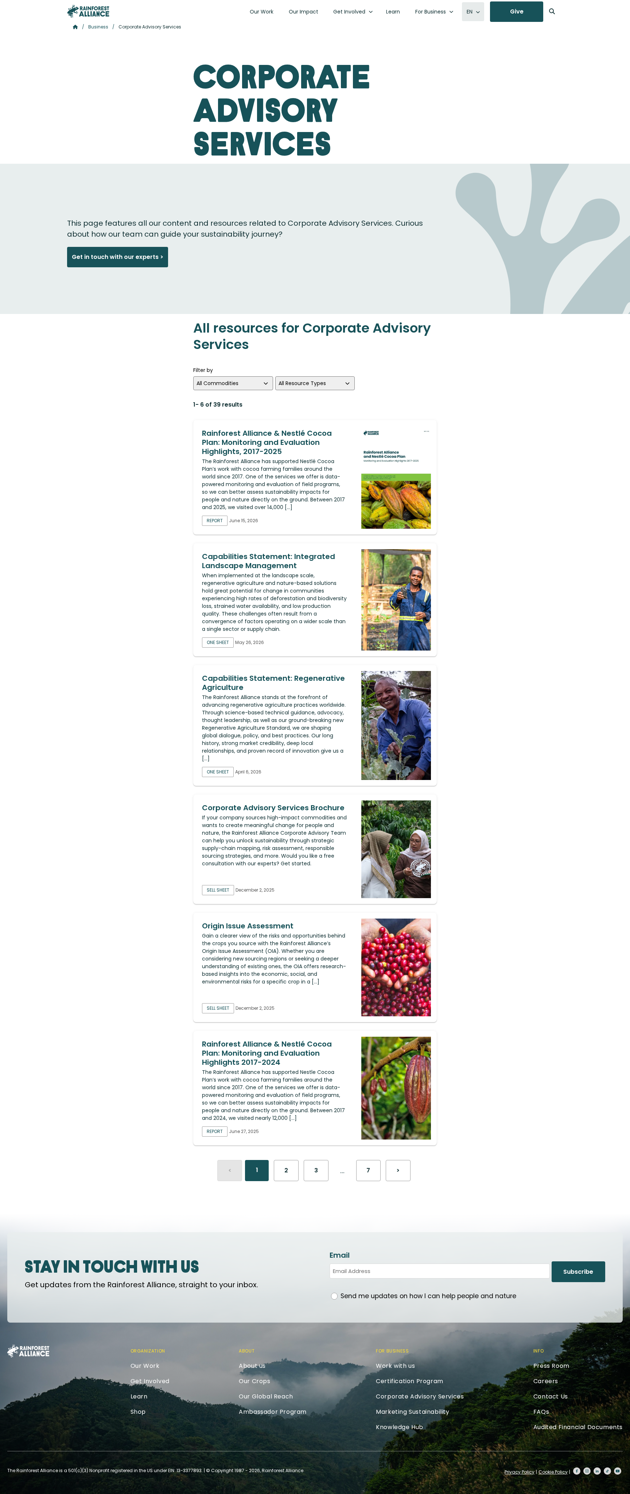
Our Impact (303, 11)
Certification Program (409, 1381)
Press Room (551, 1366)
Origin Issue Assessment (247, 926)
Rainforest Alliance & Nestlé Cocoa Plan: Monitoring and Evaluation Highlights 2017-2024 (267, 1053)
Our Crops (254, 1381)
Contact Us (550, 1396)
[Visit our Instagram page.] (587, 1471)
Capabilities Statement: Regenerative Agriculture (273, 682)
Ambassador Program (273, 1412)
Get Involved (349, 11)
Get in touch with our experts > (117, 257)
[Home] (88, 11)
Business (98, 27)
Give (517, 11)
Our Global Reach (266, 1396)
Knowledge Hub (399, 1427)
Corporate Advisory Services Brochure (273, 808)
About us (252, 1366)
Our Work (261, 11)
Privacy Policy (519, 1472)
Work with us (395, 1366)
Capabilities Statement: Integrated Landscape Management (268, 561)
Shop (138, 1412)
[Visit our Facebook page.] (576, 1471)
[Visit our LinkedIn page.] (597, 1471)
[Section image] (396, 477)
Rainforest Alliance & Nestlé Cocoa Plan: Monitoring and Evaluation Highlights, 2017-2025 (267, 442)
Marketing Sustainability (412, 1412)
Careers (545, 1381)
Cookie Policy (553, 1472)
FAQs (541, 1412)
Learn (393, 11)
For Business (430, 11)
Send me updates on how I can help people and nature (428, 1296)
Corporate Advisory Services (420, 1396)
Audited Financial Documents (578, 1427)
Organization (148, 1351)
